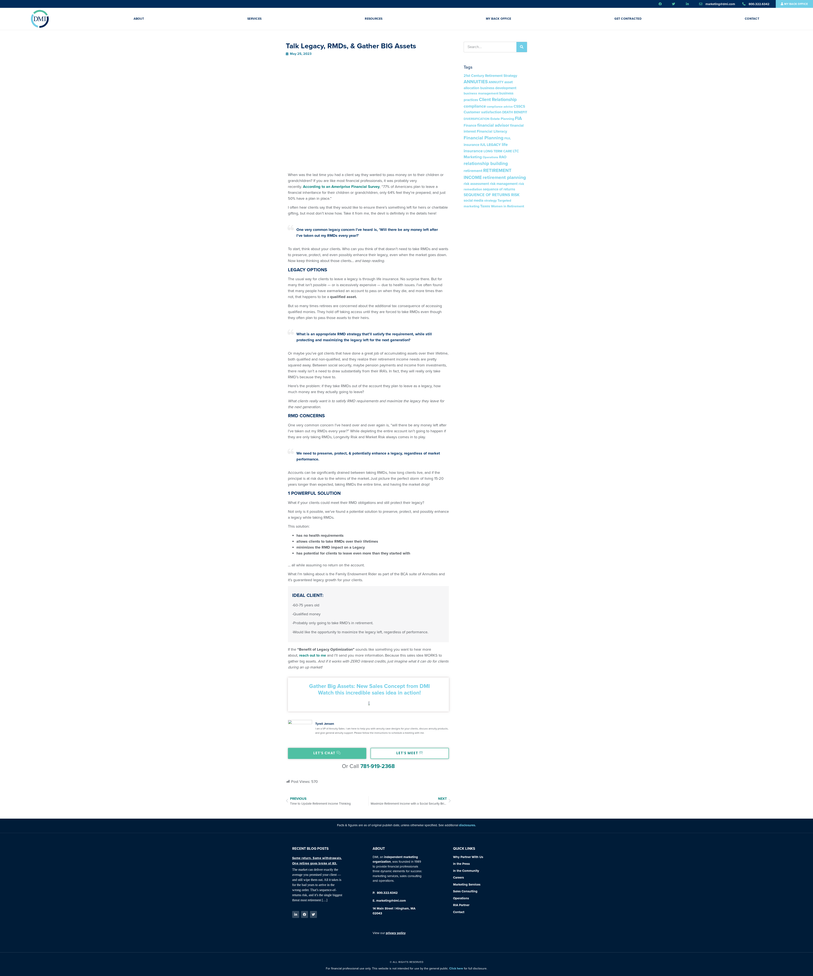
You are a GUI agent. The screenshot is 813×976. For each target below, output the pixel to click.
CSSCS (519, 106)
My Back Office (498, 19)
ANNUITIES (476, 81)
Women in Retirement (507, 206)
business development (498, 88)
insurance (471, 144)
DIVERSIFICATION (476, 118)
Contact (752, 19)
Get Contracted (628, 19)
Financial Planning (483, 137)
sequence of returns (499, 189)
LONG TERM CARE (498, 151)
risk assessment (476, 183)
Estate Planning (502, 118)
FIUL (507, 138)
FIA (518, 118)
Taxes (485, 206)
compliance (475, 106)
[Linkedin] (295, 914)
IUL (483, 144)
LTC (516, 151)
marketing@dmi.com (391, 900)
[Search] (521, 47)
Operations (490, 157)
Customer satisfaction (482, 112)
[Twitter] (313, 914)
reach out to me (312, 655)
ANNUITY (496, 82)
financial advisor (493, 125)
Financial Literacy (492, 131)
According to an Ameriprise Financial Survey (341, 186)
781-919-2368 (377, 766)
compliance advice (500, 106)
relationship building (486, 163)
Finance (470, 125)
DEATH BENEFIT (514, 112)
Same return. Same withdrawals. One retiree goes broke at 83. (317, 861)
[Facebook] (304, 914)
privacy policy (396, 933)
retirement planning (504, 177)
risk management (504, 183)
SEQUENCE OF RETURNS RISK (492, 195)
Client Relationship (498, 99)
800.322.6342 (387, 892)
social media (473, 200)
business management (481, 93)
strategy (490, 200)
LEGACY (494, 144)
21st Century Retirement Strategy (490, 75)
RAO (502, 157)
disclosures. (467, 825)
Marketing (473, 157)
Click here (456, 968)
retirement (473, 170)
